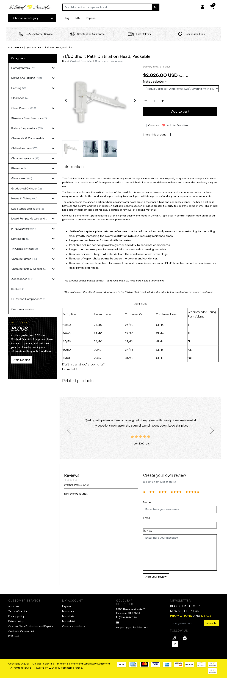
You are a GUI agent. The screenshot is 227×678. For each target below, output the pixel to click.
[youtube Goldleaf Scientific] (185, 637)
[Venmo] (213, 673)
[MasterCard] (145, 666)
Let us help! (69, 369)
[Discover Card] (179, 666)
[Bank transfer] (123, 666)
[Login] (204, 7)
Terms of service (17, 611)
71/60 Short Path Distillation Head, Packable (49, 47)
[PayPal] (202, 666)
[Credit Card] (134, 666)
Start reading (21, 360)
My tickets (68, 616)
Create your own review (109, 61)
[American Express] (168, 666)
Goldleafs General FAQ (21, 631)
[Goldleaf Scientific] (30, 7)
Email (146, 518)
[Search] (155, 7)
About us (13, 606)
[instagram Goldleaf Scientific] (173, 637)
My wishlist (68, 621)
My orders (68, 611)
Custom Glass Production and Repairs (30, 626)
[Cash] (191, 666)
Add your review (156, 577)
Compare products (73, 626)
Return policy (16, 621)
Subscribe (211, 623)
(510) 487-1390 (127, 617)
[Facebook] (170, 134)
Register (67, 606)
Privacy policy (16, 616)
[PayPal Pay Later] (213, 666)
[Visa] (157, 666)
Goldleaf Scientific (81, 61)
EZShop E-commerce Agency (66, 667)
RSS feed (13, 636)
